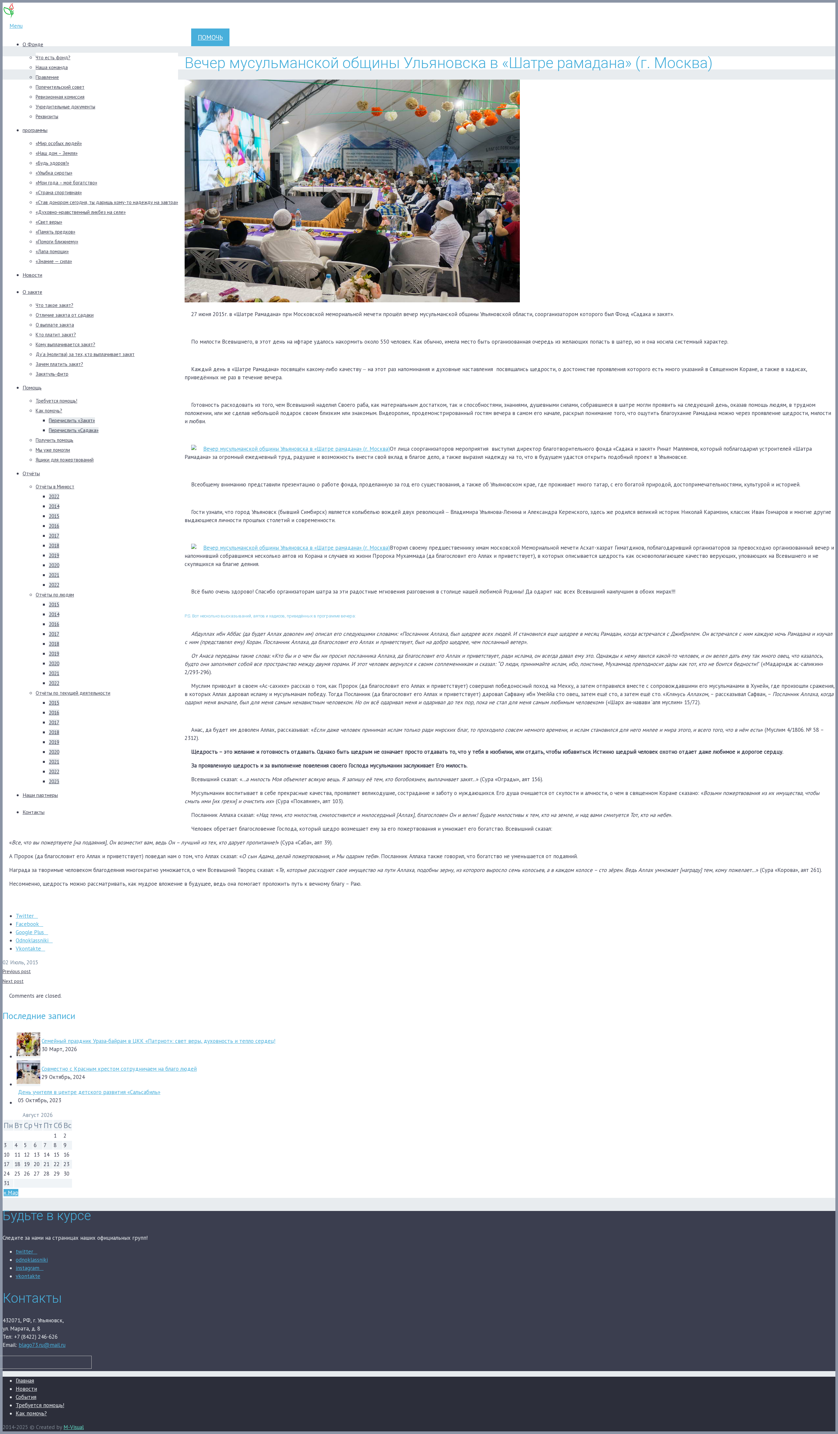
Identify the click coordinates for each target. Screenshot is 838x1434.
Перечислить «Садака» (74, 430)
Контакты (34, 812)
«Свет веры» (49, 222)
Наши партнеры (40, 795)
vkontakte (28, 1276)
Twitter (25, 915)
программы (35, 130)
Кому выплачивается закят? (65, 344)
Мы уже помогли (53, 450)
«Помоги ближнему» (57, 241)
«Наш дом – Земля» (57, 153)
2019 (54, 555)
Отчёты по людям (55, 595)
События (26, 1397)
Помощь (32, 387)
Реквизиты (47, 116)
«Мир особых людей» (59, 143)
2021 (54, 575)
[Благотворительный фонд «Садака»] (9, 17)
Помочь (210, 37)
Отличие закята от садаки (65, 315)
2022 (54, 496)
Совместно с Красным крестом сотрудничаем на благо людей (119, 1068)
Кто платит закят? (56, 334)
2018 (54, 545)
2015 (54, 516)
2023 (54, 781)
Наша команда (52, 67)
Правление (47, 77)
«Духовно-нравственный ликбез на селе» (81, 212)
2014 (54, 506)
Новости (32, 275)
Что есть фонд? (53, 57)
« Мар (11, 1192)
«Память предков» (55, 232)
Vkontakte (28, 948)
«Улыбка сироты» (54, 173)
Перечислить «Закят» (72, 420)
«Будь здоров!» (52, 163)
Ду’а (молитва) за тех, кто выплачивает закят (85, 354)
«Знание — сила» (54, 261)
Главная (25, 1380)
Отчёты (31, 473)
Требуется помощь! (56, 401)
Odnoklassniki (32, 940)
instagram (27, 1268)
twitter (24, 1251)
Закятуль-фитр (52, 374)
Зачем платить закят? (59, 364)
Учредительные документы (65, 107)
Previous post (17, 971)
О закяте (32, 292)
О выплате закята (55, 325)
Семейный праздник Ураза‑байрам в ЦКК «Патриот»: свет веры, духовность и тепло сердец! (158, 1041)
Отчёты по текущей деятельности (73, 693)
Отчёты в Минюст (55, 486)
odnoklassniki (32, 1259)
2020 (54, 565)
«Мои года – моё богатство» (66, 182)
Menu (16, 25)
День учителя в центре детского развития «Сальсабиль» (89, 1092)
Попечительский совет (60, 87)
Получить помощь (54, 440)
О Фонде (33, 44)
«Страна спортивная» (59, 192)
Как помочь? (49, 410)
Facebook (27, 924)
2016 (54, 526)
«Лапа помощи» (52, 251)
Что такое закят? (54, 305)
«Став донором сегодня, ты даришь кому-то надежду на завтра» (107, 202)
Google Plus (30, 932)
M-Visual (74, 1427)
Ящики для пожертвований (65, 460)
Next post (13, 981)
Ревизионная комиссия (60, 97)
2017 (54, 536)
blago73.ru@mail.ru (42, 1345)
